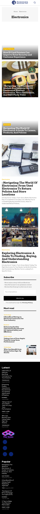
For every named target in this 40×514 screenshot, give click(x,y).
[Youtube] (11, 454)
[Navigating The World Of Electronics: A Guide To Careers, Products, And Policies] (20, 117)
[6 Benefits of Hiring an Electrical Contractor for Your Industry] (31, 317)
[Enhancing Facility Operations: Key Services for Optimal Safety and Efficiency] (31, 328)
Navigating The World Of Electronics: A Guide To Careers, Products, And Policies (8, 469)
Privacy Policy (27, 302)
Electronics (7, 82)
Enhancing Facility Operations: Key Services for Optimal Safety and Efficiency (14, 329)
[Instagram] (5, 448)
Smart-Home (8, 336)
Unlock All (20, 298)
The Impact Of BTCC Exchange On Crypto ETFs (7, 492)
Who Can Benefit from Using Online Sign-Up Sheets (12, 351)
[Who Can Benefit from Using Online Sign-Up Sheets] (31, 350)
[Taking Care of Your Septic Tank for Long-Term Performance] (31, 339)
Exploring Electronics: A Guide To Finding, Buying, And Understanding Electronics (19, 257)
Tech (3, 488)
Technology (7, 314)
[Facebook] (5, 442)
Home (16, 11)
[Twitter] (5, 454)
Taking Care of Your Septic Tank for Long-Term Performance (14, 340)
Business (6, 324)
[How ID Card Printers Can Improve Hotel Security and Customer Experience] (20, 41)
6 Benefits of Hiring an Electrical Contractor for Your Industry (14, 318)
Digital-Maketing (9, 49)
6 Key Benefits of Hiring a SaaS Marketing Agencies (8, 483)
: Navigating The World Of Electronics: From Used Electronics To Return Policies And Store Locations (19, 188)
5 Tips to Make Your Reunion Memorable (7, 503)
